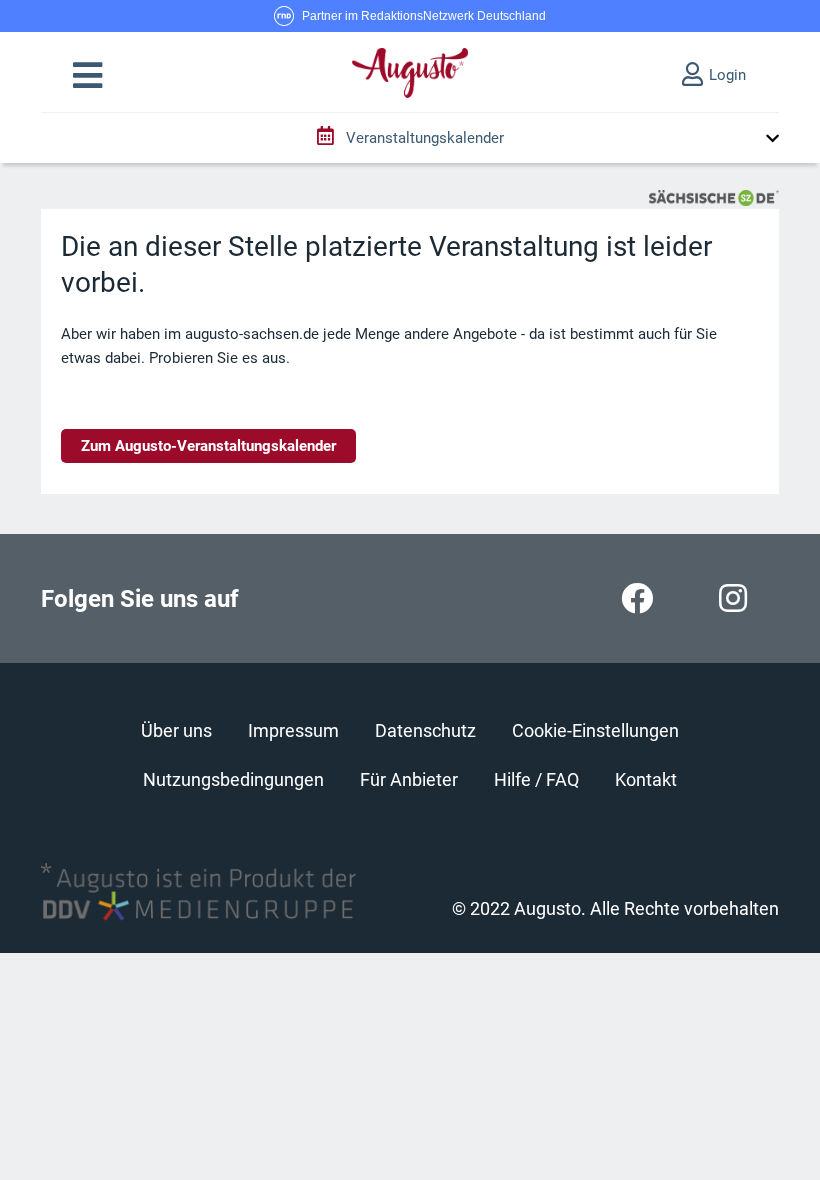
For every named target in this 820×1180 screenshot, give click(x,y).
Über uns (176, 730)
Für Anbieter (409, 779)
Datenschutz (425, 730)
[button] (87, 76)
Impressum (293, 730)
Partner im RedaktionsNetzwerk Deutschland (424, 16)
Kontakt (646, 779)
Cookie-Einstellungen (595, 730)
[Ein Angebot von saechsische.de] (714, 197)
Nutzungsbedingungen (233, 779)
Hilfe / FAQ (536, 779)
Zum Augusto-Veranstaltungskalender (208, 446)
